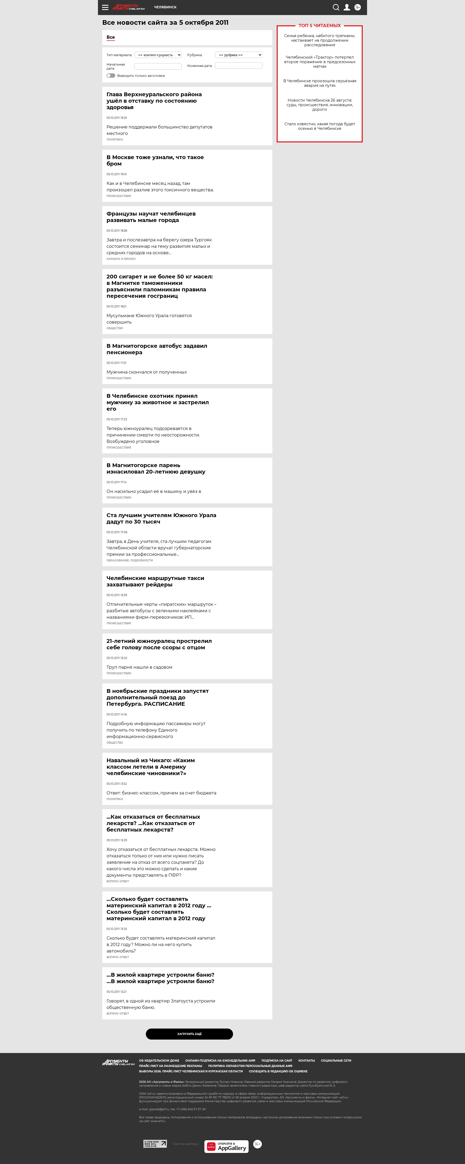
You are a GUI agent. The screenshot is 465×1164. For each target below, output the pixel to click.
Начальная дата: (116, 66)
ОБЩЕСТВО (115, 328)
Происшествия (119, 196)
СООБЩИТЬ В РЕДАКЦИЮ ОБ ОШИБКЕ (278, 1071)
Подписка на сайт (277, 1060)
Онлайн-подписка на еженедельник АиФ (220, 1060)
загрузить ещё (189, 1034)
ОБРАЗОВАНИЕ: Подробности (130, 560)
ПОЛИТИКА (115, 139)
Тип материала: (119, 55)
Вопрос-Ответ (118, 881)
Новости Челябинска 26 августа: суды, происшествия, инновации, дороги (320, 105)
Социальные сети (336, 1060)
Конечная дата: (200, 66)
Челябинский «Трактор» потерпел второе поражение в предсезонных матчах (319, 62)
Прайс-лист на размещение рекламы (170, 1066)
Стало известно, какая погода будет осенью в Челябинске (319, 126)
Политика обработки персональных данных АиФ (250, 1066)
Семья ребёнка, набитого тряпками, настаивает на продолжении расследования (319, 40)
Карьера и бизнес (121, 259)
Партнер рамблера (185, 1143)
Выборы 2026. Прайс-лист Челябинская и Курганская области (191, 1071)
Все (111, 37)
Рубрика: (195, 55)
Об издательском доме (159, 1060)
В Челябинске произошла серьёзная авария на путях (319, 83)
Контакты (306, 1060)
